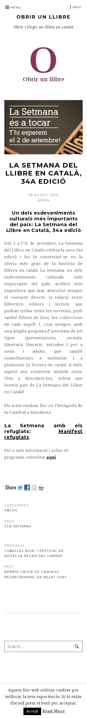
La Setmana (19, 526)
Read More (53, 711)
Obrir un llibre (43, 17)
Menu (15, 7)
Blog (12, 510)
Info (77, 7)
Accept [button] (32, 711)
